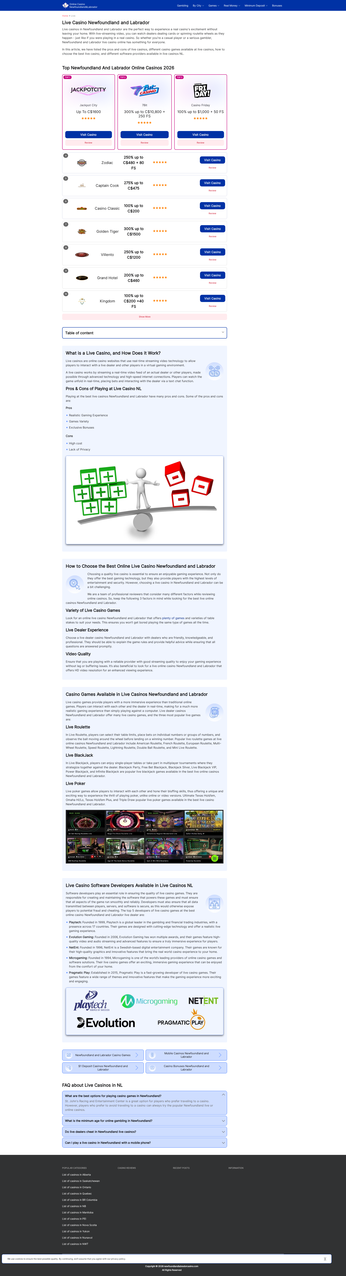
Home (65, 15)
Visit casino (88, 134)
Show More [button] (144, 316)
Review (88, 142)
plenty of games (173, 618)
